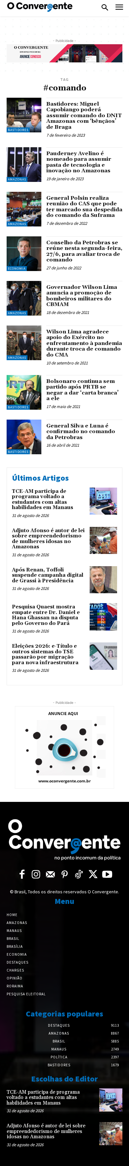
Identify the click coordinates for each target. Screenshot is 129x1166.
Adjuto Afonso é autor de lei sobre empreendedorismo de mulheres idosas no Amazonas (48, 539)
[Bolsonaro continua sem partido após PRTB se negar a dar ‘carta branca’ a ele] (24, 392)
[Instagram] (36, 875)
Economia (16, 268)
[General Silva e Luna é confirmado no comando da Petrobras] (24, 437)
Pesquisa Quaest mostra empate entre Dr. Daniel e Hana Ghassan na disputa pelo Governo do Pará (46, 615)
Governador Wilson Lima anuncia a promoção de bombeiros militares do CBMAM (81, 296)
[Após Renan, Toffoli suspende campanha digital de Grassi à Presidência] (103, 580)
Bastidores (18, 130)
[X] (93, 875)
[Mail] (50, 875)
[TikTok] (78, 875)
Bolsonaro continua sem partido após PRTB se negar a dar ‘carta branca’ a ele (82, 390)
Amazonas (17, 179)
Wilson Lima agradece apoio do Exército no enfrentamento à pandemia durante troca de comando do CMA (84, 343)
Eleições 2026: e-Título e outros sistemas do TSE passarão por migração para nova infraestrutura (45, 654)
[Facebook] (22, 875)
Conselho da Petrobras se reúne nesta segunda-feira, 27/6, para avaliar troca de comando (84, 251)
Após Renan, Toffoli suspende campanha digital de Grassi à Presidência (47, 575)
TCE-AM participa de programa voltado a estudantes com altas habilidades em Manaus (42, 499)
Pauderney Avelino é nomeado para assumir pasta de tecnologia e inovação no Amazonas (78, 162)
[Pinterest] (64, 875)
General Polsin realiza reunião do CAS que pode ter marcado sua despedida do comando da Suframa (84, 207)
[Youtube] (107, 875)
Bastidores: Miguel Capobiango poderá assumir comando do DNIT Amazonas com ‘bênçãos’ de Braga (84, 115)
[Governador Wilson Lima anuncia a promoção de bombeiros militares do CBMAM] (24, 298)
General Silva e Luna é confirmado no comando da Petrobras (80, 432)
